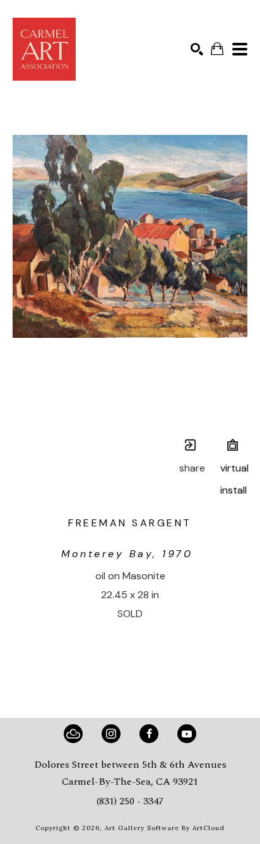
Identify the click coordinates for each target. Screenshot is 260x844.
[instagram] (111, 733)
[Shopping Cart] (217, 49)
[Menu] (239, 49)
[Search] (197, 49)
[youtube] (186, 733)
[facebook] (148, 733)
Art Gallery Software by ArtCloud (165, 828)
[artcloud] (73, 733)
